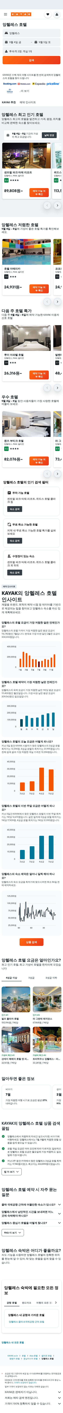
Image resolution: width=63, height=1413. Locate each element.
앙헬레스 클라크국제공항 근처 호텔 (26, 1321)
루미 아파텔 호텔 (14, 354)
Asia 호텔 (34, 1355)
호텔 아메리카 (12, 268)
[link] (14, 509)
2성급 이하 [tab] (51, 977)
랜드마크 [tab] (26, 1302)
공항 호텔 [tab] (12, 1302)
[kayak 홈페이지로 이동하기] (21, 14)
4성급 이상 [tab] (11, 977)
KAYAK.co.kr (13, 1355)
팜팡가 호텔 (15, 1358)
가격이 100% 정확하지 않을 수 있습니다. (28, 1403)
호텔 (24, 1355)
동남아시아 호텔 (31, 1358)
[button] (5, 14)
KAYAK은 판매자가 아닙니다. (21, 1392)
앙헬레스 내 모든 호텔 (13, 1342)
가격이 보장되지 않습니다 (25, 1382)
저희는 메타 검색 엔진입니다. (21, 1397)
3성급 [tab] (31, 977)
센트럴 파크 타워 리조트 (18, 172)
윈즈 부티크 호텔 (14, 440)
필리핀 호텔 (47, 1355)
